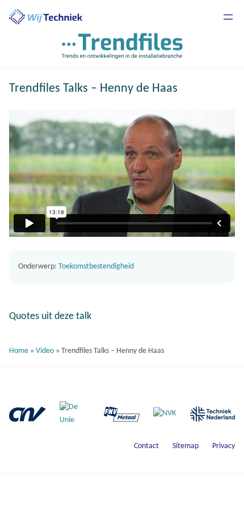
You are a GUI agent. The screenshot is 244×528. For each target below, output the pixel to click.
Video (45, 351)
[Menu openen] (228, 17)
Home (18, 351)
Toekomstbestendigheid (96, 266)
